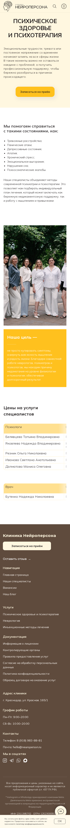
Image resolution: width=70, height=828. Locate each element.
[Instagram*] (5, 760)
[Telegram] (12, 760)
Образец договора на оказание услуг (29, 680)
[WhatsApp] (18, 760)
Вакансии (10, 587)
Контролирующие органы (21, 650)
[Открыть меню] (64, 6)
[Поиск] (55, 6)
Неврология (11, 620)
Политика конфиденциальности (26, 673)
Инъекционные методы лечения (26, 627)
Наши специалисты (17, 581)
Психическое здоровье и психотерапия (31, 614)
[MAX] (25, 760)
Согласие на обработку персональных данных (30, 665)
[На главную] (7, 6)
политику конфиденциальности (30, 824)
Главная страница (16, 575)
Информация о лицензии (20, 643)
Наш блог (9, 594)
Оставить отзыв (15, 559)
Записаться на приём (27, 546)
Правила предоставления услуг (25, 656)
